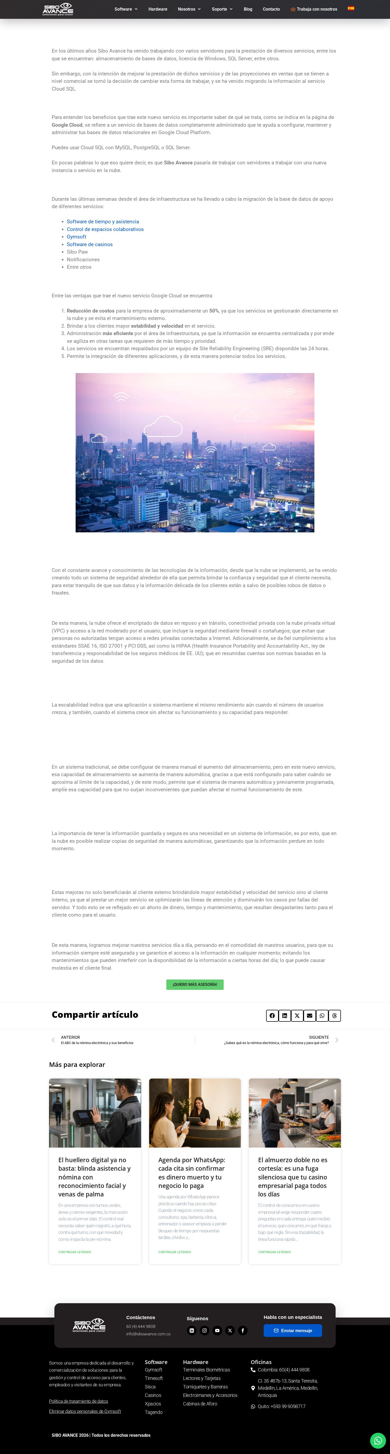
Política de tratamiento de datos (78, 1401)
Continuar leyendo (74, 1252)
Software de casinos (90, 244)
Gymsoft (76, 237)
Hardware (158, 9)
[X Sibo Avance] (230, 1330)
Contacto (271, 9)
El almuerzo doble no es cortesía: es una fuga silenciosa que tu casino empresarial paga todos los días (292, 1177)
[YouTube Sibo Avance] (217, 1330)
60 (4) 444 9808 (140, 1326)
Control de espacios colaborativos (105, 229)
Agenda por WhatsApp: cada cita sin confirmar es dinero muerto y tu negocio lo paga (191, 1173)
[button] (272, 1016)
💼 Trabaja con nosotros (314, 9)
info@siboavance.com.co (148, 1333)
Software (123, 9)
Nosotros (186, 9)
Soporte (219, 9)
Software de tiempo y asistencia (103, 222)
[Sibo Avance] (59, 9)
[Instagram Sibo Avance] (205, 1330)
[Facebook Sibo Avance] (243, 1330)
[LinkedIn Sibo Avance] (192, 1330)
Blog (248, 9)
